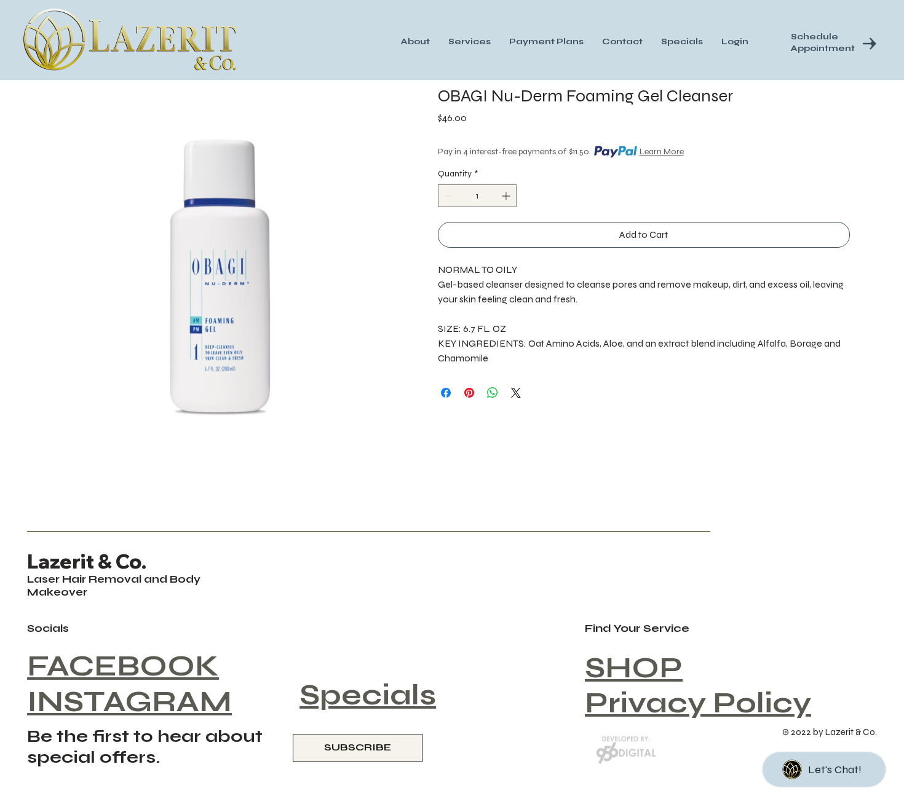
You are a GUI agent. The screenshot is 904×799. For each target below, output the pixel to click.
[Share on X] (516, 392)
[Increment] (507, 196)
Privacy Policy (698, 702)
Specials (367, 694)
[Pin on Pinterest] (469, 392)
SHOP (634, 667)
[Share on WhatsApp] (492, 392)
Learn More (662, 151)
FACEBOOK (123, 665)
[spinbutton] (477, 196)
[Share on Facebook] (445, 392)
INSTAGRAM (129, 701)
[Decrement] (447, 196)
